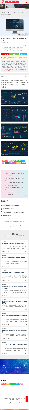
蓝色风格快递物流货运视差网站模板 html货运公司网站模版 (14, 302)
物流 (11, 162)
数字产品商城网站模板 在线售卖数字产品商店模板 (14, 315)
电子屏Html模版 (17, 160)
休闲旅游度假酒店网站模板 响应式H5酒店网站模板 (14, 331)
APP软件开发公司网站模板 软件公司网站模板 (13, 257)
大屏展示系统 (5, 160)
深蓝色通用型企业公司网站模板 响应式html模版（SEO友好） (14, 287)
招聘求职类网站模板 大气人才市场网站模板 (13, 272)
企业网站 (3, 383)
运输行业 (24, 162)
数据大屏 (11, 160)
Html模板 (14, 12)
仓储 (24, 160)
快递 (3, 162)
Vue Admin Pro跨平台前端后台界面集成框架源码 (14, 344)
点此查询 (8, 70)
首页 (9, 12)
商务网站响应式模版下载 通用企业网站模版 (13, 243)
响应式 (7, 383)
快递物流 (7, 162)
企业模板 (13, 383)
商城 (22, 383)
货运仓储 (19, 162)
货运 (14, 162)
